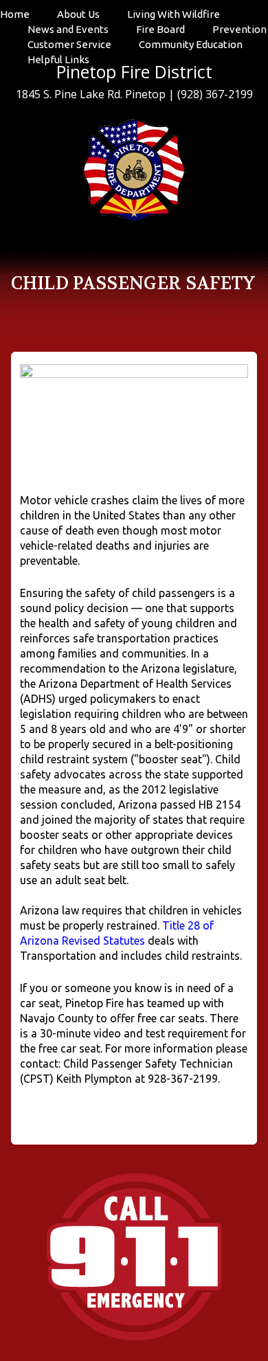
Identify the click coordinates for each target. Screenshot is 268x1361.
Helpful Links (58, 59)
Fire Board (160, 29)
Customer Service (69, 44)
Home (15, 14)
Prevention (239, 29)
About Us (78, 14)
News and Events (68, 29)
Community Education (191, 44)
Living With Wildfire (173, 14)
